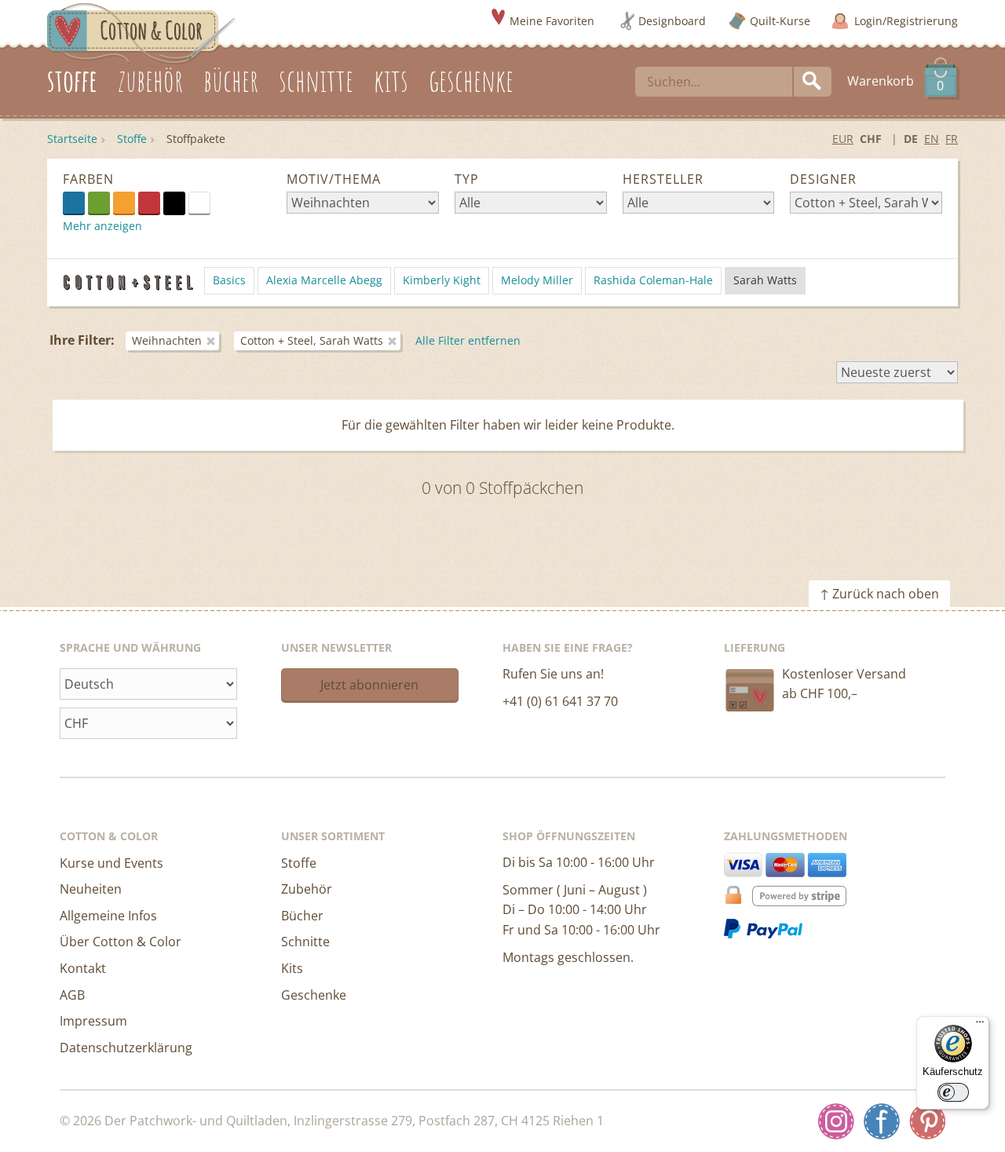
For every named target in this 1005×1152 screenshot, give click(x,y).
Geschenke (313, 995)
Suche (812, 82)
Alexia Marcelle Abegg (324, 279)
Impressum (93, 1020)
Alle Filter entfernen (468, 340)
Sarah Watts (765, 279)
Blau (74, 203)
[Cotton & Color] (141, 32)
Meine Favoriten (552, 20)
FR (951, 138)
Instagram (836, 1121)
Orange (124, 203)
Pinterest (927, 1121)
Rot (149, 203)
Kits (292, 968)
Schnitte (305, 941)
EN (931, 138)
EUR (842, 138)
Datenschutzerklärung (126, 1047)
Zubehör (306, 889)
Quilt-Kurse (780, 20)
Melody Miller (537, 279)
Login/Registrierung (906, 20)
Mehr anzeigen (102, 225)
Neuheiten (91, 889)
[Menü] (979, 1025)
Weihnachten (167, 340)
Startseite (72, 138)
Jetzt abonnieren (369, 684)
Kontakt (83, 968)
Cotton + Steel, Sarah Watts (311, 340)
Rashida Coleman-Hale (653, 279)
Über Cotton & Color (120, 941)
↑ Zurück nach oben (879, 593)
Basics (229, 279)
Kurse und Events (111, 863)
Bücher (302, 915)
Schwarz (174, 203)
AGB (72, 995)
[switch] (953, 1092)
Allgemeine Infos (108, 915)
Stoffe (132, 138)
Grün (99, 203)
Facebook (882, 1121)
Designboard (672, 20)
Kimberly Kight (442, 279)
